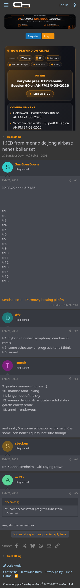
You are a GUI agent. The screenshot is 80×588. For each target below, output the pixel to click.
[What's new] (74, 5)
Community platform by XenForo (38, 584)
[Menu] (6, 5)
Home (7, 576)
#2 (76, 331)
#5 (76, 493)
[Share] (70, 180)
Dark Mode (13, 566)
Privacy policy (54, 572)
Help (69, 572)
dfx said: (10, 502)
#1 (76, 180)
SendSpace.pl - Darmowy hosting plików (33, 299)
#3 (76, 379)
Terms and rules (31, 572)
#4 (76, 459)
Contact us (10, 572)
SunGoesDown (15, 155)
